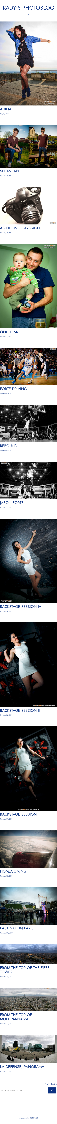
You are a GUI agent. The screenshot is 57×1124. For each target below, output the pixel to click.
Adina (5, 109)
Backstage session (18, 814)
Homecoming (13, 871)
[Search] (52, 1090)
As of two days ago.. (21, 228)
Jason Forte (12, 503)
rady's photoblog (28, 8)
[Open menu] (28, 13)
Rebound (8, 446)
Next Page (51, 1084)
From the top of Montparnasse (16, 1017)
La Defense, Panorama (22, 1067)
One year (9, 332)
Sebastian (9, 171)
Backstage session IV (20, 606)
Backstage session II (20, 710)
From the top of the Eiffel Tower (25, 970)
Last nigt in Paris (17, 928)
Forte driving (13, 389)
